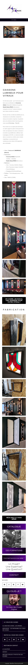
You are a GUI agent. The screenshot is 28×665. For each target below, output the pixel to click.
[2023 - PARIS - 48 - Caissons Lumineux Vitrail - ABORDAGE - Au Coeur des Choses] (14, 238)
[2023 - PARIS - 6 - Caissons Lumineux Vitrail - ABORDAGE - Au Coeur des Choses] (14, 432)
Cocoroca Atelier (10, 156)
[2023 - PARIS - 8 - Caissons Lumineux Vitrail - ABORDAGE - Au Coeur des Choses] (14, 269)
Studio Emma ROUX (8, 107)
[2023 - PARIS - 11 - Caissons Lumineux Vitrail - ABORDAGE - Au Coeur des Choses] (14, 207)
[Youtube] (23, 584)
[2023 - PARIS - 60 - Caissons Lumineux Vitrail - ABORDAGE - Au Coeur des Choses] (14, 362)
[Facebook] (4, 584)
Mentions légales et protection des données (13, 655)
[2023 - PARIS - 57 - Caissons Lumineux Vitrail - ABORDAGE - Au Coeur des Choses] (14, 330)
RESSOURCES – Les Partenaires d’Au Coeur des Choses (14, 629)
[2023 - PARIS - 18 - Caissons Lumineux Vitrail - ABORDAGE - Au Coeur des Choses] (14, 407)
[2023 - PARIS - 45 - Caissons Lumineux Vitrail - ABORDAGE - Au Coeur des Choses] (14, 286)
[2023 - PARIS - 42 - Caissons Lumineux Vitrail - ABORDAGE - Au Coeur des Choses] (14, 189)
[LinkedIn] (13, 584)
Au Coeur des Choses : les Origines (12, 625)
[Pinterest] (18, 584)
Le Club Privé (6, 649)
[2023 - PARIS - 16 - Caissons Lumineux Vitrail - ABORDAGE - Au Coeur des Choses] (14, 497)
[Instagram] (9, 584)
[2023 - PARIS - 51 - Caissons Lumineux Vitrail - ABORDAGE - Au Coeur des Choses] (14, 465)
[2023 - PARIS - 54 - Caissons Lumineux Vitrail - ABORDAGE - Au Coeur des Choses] (14, 388)
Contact (5, 651)
